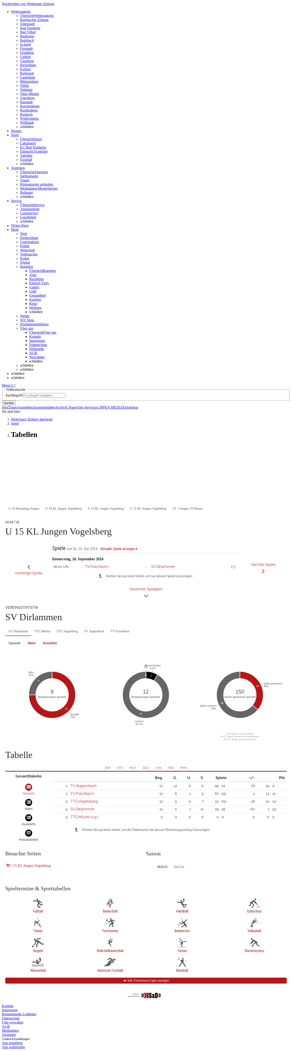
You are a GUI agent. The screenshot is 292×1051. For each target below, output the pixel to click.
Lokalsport (28, 143)
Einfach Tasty (39, 283)
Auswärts (50, 643)
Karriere (35, 299)
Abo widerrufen (13, 1047)
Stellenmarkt (29, 176)
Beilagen (26, 192)
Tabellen (26, 155)
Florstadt (26, 49)
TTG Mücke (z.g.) (84, 817)
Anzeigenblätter (44, 407)
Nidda (24, 86)
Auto (32, 275)
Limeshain (27, 77)
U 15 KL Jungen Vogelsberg (30, 865)
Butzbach (27, 40)
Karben (25, 69)
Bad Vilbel (28, 32)
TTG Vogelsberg (67, 631)
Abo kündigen (12, 1043)
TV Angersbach (94, 631)
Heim (32, 643)
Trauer (24, 180)
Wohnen (35, 308)
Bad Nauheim (30, 28)
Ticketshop (130, 407)
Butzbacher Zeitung (34, 20)
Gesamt (14, 643)
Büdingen (27, 36)
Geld (32, 291)
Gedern (25, 57)
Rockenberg (29, 110)
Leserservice (29, 213)
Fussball (26, 160)
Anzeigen (9, 1035)
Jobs (5, 407)
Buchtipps (36, 279)
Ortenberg (27, 98)
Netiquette (36, 349)
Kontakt (35, 336)
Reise (33, 304)
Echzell (25, 44)
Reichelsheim (29, 106)
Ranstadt (26, 102)
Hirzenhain (28, 65)
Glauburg (27, 61)
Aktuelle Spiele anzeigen (118, 549)
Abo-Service (86, 407)
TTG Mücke (42, 631)
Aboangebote (29, 209)
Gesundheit (37, 295)
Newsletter (37, 357)
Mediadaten (10, 1030)
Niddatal (26, 90)
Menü (6, 385)
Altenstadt (27, 24)
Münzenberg (29, 81)
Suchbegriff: (14, 395)
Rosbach (26, 114)
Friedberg (27, 53)
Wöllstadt (27, 123)
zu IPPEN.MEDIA (109, 407)
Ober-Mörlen (29, 94)
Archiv (60, 407)
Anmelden (25, 407)
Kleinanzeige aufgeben (36, 184)
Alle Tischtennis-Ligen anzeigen (147, 980)
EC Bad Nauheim (33, 147)
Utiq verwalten (12, 1022)
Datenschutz (38, 345)
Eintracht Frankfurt (33, 151)
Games (34, 287)
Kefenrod (27, 73)
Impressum (37, 341)
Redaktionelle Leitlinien (19, 1014)
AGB (33, 353)
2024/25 (162, 867)
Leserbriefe (28, 217)
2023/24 (179, 867)
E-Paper (71, 407)
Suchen (9, 403)
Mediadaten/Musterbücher (39, 188)
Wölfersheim (29, 118)
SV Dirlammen (163, 566)
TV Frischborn (96, 566)
